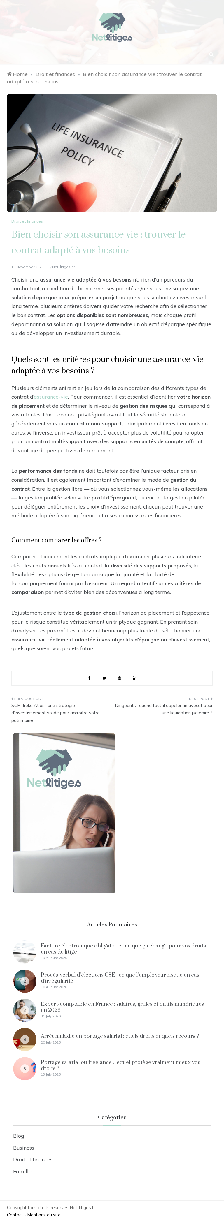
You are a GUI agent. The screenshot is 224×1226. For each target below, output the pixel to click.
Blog (18, 1135)
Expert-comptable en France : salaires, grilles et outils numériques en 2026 (122, 1007)
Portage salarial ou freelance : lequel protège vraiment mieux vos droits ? (120, 1065)
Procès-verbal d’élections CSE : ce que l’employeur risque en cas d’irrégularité (120, 978)
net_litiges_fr (63, 267)
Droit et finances (27, 221)
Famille (22, 1171)
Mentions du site (44, 1215)
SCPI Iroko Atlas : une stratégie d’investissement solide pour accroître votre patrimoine (55, 713)
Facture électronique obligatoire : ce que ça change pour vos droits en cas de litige (123, 948)
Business (23, 1147)
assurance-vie (51, 396)
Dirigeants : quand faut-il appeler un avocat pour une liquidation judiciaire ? (164, 709)
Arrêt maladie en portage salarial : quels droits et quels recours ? (120, 1036)
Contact (15, 1215)
